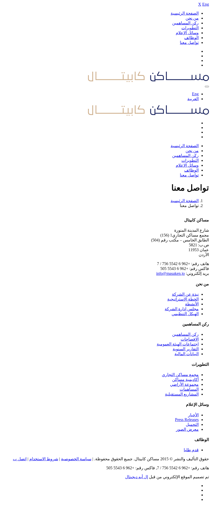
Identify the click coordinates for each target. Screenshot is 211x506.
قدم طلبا (191, 450)
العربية (193, 99)
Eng (205, 4)
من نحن (192, 18)
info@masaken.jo (170, 273)
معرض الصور (187, 429)
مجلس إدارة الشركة (182, 309)
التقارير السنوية (186, 349)
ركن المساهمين (185, 23)
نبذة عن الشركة (185, 294)
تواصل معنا (189, 42)
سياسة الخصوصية (76, 459)
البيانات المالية (186, 354)
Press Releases (187, 419)
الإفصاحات (190, 339)
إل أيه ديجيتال (136, 477)
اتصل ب (20, 459)
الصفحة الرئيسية (185, 13)
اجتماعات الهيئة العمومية (178, 344)
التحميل (192, 424)
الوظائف (191, 37)
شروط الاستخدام (43, 459)
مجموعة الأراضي (184, 384)
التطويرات (190, 28)
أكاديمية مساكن (185, 379)
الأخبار (193, 415)
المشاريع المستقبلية (182, 394)
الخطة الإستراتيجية (183, 299)
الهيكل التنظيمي (185, 314)
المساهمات (189, 389)
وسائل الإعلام (187, 33)
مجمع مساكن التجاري (180, 374)
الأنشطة (192, 304)
